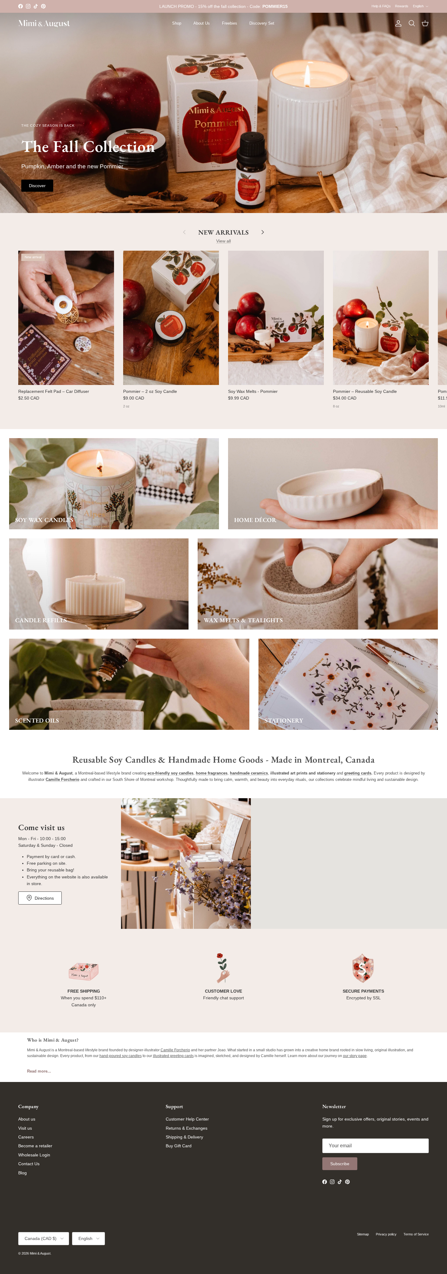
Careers (26, 1137)
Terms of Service (416, 1234)
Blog (22, 1172)
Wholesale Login (34, 1154)
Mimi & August (40, 1253)
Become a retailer (35, 1145)
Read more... (39, 1071)
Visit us (25, 1128)
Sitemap (363, 1234)
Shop (176, 23)
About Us (201, 23)
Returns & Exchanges (186, 1128)
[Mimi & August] (44, 23)
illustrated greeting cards (173, 1056)
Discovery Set (261, 23)
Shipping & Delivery (184, 1137)
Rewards (401, 6)
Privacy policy (386, 1234)
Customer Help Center (187, 1119)
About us (26, 1119)
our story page (355, 1056)
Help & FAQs (381, 6)
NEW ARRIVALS (223, 232)
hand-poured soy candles (120, 1056)
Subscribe (339, 1163)
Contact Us (29, 1163)
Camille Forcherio (175, 1050)
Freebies (229, 23)
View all (223, 241)
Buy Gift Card (179, 1145)
